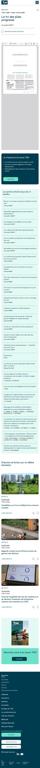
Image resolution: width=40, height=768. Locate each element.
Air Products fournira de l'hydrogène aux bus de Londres (20, 289)
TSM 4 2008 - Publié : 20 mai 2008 (13, 13)
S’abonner (4, 694)
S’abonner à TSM (11, 747)
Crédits (18, 763)
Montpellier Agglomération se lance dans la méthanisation (18, 213)
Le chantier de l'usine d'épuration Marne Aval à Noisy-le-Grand (19, 365)
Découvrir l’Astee (7, 726)
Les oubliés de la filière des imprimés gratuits (19, 230)
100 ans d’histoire (7, 716)
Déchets (3, 685)
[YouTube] (22, 754)
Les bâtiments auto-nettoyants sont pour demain (18, 268)
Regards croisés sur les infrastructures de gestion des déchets (18, 552)
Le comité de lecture (8, 712)
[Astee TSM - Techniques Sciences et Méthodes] (4, 1)
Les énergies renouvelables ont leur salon (17, 222)
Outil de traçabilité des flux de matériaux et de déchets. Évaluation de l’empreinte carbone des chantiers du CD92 (19, 599)
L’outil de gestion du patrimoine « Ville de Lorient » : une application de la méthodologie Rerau (20, 435)
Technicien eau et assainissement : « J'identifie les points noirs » (19, 346)
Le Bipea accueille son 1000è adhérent (17, 308)
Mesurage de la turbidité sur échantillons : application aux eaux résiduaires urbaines (18, 408)
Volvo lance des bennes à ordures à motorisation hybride (20, 278)
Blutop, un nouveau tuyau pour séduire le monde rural (20, 202)
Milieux (3, 677)
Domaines (4, 675)
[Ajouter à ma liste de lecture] (38, 513)
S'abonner (10, 179)
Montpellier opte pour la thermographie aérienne (20, 248)
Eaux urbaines (5, 682)
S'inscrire (11, 734)
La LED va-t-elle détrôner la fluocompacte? (18, 327)
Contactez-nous (11, 742)
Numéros (4, 701)
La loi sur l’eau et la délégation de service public (20, 386)
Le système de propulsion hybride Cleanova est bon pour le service (20, 258)
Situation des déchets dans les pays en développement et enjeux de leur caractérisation (20, 447)
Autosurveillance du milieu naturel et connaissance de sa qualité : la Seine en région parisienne (19, 376)
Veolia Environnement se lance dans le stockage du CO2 (20, 299)
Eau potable (4, 679)
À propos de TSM (7, 708)
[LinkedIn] (18, 754)
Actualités (5, 705)
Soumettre (5, 698)
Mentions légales (11, 763)
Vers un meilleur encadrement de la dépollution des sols (19, 239)
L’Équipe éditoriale (7, 723)
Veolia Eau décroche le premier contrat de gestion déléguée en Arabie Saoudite (18, 317)
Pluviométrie (8, 355)
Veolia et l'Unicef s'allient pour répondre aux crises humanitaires (18, 336)
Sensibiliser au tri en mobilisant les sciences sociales (20, 506)
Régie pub (4, 719)
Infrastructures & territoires (9, 690)
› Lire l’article (6, 513)
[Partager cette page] (38, 10)
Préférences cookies (26, 763)
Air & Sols (4, 687)
